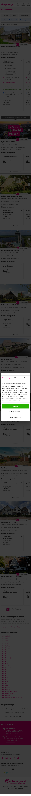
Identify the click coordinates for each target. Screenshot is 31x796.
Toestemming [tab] (6, 378)
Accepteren (15, 406)
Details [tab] (16, 378)
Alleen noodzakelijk (15, 417)
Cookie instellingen (14, 411)
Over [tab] (25, 378)
